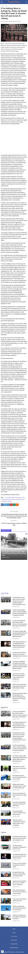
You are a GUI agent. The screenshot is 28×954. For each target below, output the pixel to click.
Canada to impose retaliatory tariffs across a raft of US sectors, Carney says (19, 883)
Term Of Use (14, 936)
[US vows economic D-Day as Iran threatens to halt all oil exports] (6, 865)
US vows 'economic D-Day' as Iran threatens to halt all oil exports (19, 865)
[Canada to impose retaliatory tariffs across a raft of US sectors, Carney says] (6, 883)
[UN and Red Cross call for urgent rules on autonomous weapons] (6, 769)
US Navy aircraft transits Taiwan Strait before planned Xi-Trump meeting (19, 908)
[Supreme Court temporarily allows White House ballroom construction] (6, 917)
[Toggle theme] (2, 951)
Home (2, 5)
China (6, 5)
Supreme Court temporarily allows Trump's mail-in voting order (19, 795)
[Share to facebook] (2, 505)
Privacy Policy (14, 940)
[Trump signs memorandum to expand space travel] (6, 901)
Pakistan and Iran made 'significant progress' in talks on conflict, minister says (19, 786)
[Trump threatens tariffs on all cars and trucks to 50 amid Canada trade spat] (6, 856)
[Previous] (3, 547)
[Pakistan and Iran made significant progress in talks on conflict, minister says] (6, 786)
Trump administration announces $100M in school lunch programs (19, 813)
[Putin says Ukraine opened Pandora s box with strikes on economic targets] (6, 892)
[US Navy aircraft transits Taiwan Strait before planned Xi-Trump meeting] (6, 908)
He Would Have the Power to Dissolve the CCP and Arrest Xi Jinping (13, 500)
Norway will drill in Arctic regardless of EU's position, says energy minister (19, 874)
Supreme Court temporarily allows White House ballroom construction (19, 917)
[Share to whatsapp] (14, 505)
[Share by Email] (17, 505)
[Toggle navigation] (26, 2)
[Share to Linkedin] (8, 505)
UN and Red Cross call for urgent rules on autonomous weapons (19, 768)
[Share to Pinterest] (11, 505)
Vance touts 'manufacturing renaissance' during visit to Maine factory (19, 804)
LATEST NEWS (4, 593)
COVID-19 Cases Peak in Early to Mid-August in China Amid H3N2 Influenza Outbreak (19, 686)
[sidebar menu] (2, 2)
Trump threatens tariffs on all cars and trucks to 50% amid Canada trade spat (19, 856)
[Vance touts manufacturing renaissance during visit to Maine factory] (6, 804)
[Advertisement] (14, 140)
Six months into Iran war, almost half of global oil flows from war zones (19, 777)
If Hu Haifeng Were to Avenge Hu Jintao (15, 497)
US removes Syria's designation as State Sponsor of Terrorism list (19, 847)
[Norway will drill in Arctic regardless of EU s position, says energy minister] (6, 874)
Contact (14, 932)
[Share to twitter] (5, 505)
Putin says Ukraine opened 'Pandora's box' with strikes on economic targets (20, 891)
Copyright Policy (14, 943)
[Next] (24, 547)
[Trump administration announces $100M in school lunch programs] (6, 813)
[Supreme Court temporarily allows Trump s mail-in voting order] (6, 795)
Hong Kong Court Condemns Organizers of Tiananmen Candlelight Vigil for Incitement (20, 654)
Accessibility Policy (14, 947)
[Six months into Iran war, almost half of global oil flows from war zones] (6, 778)
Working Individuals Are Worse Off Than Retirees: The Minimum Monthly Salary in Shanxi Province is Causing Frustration (20, 697)
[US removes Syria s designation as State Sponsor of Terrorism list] (6, 848)
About (14, 929)
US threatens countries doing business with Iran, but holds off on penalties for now (19, 838)
